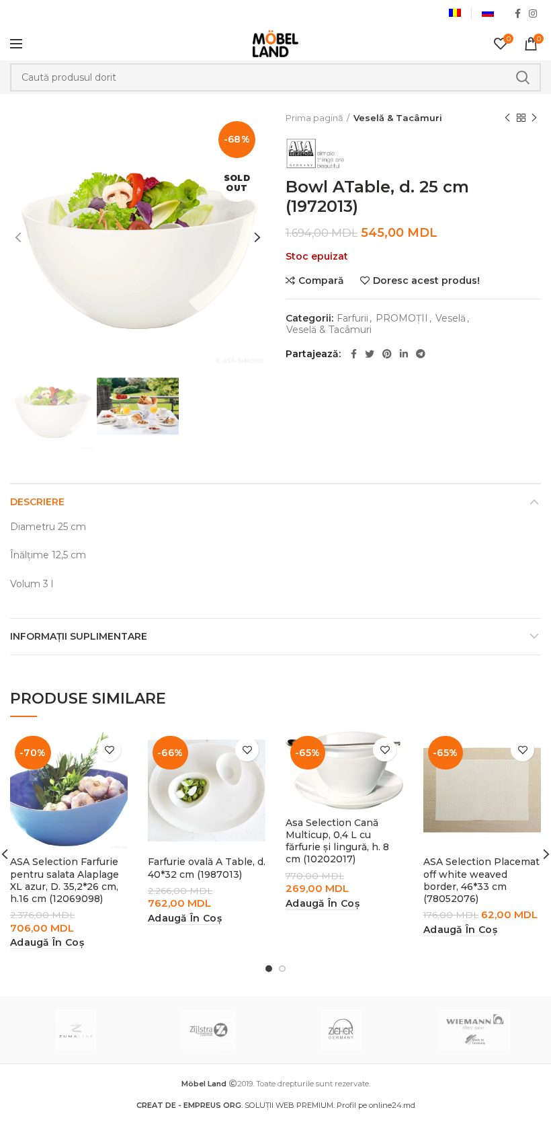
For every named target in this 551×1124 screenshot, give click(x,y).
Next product (534, 117)
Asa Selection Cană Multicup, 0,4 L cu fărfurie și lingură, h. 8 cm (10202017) (337, 841)
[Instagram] (533, 13)
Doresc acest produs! (426, 280)
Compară (321, 280)
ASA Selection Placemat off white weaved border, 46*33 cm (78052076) (481, 880)
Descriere (37, 502)
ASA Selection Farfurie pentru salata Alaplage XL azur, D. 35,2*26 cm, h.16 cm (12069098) (64, 880)
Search (523, 77)
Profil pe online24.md (376, 1105)
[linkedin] (404, 354)
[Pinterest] (387, 354)
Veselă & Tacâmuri (397, 117)
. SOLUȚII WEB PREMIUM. (236, 1105)
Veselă (450, 318)
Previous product (507, 117)
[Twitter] (369, 354)
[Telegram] (420, 354)
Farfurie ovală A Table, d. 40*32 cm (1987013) (206, 868)
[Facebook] (518, 13)
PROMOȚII (402, 318)
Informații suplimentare (78, 636)
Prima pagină (314, 117)
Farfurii (352, 318)
